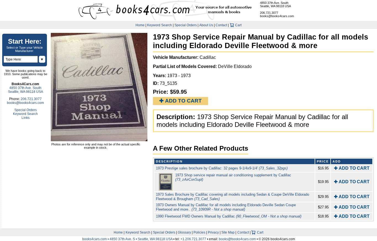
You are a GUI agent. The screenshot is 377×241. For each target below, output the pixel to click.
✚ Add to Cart (180, 101)
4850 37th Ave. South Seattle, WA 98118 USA (275, 4)
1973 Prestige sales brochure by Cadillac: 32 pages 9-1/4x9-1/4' (222, 168)
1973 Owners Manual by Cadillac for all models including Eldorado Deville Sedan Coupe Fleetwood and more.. (226, 207)
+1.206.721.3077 (193, 239)
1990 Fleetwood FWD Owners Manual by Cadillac (228, 216)
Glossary (184, 232)
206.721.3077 (269, 12)
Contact (221, 25)
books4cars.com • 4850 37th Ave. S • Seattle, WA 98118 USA (127, 239)
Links (26, 118)
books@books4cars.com (277, 16)
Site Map (228, 232)
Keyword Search (159, 25)
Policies (199, 232)
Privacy (213, 232)
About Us (206, 25)
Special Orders (185, 25)
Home (140, 25)
